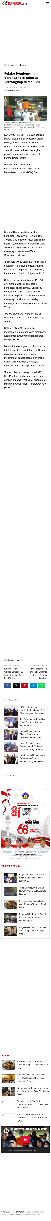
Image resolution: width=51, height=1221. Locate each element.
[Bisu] (41, 1150)
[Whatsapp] (41, 685)
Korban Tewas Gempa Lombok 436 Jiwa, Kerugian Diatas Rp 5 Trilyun (14, 671)
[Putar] (5, 1150)
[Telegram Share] (33, 685)
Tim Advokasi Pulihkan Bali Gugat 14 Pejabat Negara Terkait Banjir (32, 722)
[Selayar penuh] (45, 1150)
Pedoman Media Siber (35, 1212)
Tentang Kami (7, 1214)
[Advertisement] (25, 35)
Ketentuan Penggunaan (24, 1214)
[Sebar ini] (7, 685)
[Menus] (48, 3)
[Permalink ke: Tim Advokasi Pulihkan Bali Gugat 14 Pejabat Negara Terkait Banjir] (11, 722)
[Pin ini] (24, 685)
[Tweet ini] (16, 685)
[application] (25, 1139)
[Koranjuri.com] (14, 3)
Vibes (37, 1214)
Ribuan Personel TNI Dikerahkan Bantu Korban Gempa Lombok (37, 671)
